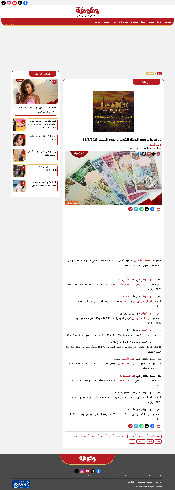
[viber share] (136, 209)
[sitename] (87, 459)
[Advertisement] (87, 49)
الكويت (131, 436)
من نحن (158, 482)
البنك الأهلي (128, 279)
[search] (5, 22)
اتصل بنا (131, 482)
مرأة (114, 22)
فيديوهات (123, 22)
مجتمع (106, 22)
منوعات (97, 22)
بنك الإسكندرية (127, 376)
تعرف (93, 436)
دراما (159, 22)
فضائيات (134, 22)
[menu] (12, 22)
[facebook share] (152, 209)
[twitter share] (147, 209)
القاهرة (127, 296)
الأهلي (140, 441)
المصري (117, 279)
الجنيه (115, 260)
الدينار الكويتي (142, 260)
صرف (150, 441)
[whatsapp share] (141, 209)
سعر (101, 436)
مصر (75, 436)
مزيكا (143, 22)
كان (132, 441)
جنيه (158, 441)
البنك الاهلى (120, 436)
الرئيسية (168, 22)
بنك (109, 436)
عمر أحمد (155, 145)
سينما (151, 22)
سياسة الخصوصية (145, 482)
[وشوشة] (87, 12)
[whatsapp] (130, 209)
